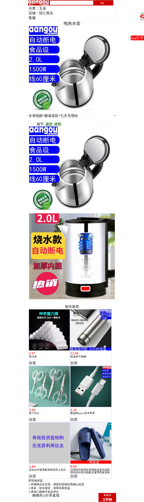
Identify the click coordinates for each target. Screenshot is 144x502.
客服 (32, 18)
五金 (42, 8)
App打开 (137, 38)
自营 (32, 363)
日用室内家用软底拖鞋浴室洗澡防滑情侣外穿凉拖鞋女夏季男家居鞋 (90, 471)
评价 (57, 124)
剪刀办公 (34, 413)
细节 (40, 124)
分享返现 (52, 495)
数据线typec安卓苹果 (82, 413)
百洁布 (33, 356)
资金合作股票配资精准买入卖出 (47, 469)
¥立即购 (107, 497)
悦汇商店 (46, 13)
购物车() (38, 495)
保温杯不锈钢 (78, 356)
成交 (49, 124)
